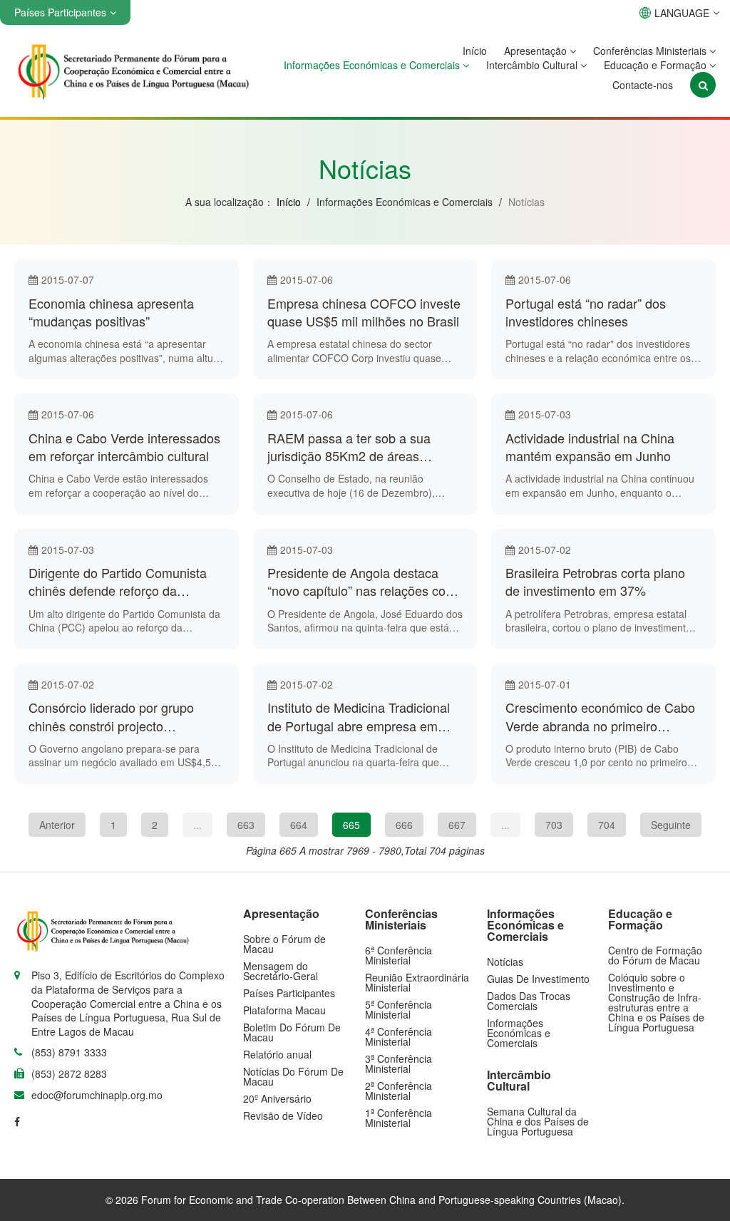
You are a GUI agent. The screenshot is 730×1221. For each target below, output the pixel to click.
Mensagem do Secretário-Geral (280, 971)
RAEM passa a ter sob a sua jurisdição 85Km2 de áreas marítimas (349, 447)
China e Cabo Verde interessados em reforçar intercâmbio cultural (124, 447)
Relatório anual (277, 1054)
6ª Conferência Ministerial (398, 955)
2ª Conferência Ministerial (398, 1090)
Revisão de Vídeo (283, 1115)
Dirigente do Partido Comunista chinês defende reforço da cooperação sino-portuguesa (118, 581)
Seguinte (671, 825)
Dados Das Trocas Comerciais (528, 1001)
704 (606, 825)
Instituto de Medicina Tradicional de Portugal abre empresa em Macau (358, 716)
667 (457, 825)
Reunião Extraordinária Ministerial (417, 982)
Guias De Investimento (538, 979)
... (197, 825)
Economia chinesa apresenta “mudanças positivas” (111, 312)
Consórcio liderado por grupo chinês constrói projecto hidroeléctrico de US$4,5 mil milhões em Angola (111, 716)
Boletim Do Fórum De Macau (292, 1032)
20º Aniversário (277, 1098)
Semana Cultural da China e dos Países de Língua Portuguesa (538, 1121)
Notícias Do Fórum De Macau (293, 1076)
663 (246, 825)
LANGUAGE (681, 13)
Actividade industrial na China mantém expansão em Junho (589, 447)
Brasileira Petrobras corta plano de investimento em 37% (595, 581)
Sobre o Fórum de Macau (284, 944)
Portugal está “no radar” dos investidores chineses (585, 312)
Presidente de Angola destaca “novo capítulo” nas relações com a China (361, 581)
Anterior (57, 825)
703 (553, 825)
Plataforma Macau (284, 1010)
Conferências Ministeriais (651, 50)
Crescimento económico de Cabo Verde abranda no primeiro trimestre (600, 716)
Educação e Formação (656, 65)
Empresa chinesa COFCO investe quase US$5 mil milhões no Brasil (364, 312)
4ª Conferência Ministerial (398, 1036)
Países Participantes (289, 993)
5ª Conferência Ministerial (398, 1009)
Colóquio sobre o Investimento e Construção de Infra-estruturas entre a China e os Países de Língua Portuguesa (656, 1002)
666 (404, 825)
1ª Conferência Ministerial (398, 1118)
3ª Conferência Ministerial (398, 1063)
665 (351, 825)
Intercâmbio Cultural (533, 65)
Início (475, 50)
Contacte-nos (642, 85)
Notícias (505, 961)
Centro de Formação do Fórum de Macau (655, 955)
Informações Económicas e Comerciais (373, 65)
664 (298, 825)
